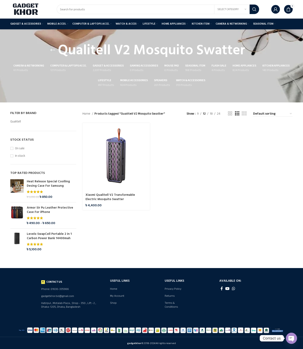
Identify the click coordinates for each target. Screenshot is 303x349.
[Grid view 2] (230, 113)
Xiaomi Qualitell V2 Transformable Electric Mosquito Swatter (110, 197)
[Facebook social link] (221, 288)
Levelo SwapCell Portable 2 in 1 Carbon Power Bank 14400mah (49, 236)
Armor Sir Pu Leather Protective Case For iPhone (50, 209)
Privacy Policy (173, 289)
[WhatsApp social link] (233, 288)
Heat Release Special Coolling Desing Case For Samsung (48, 183)
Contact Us (54, 282)
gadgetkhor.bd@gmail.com (57, 296)
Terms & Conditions (171, 304)
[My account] (275, 9)
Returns (170, 296)
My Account (117, 296)
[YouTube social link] (227, 288)
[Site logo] (25, 9)
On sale (20, 148)
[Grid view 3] (237, 113)
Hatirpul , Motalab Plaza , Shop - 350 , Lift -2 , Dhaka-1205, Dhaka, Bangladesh (68, 305)
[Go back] (53, 50)
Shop (113, 303)
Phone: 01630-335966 (55, 289)
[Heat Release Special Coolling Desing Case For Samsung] (17, 189)
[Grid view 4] (244, 113)
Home (86, 113)
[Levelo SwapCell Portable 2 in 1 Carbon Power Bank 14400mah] (17, 242)
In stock (20, 156)
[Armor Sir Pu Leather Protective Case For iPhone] (17, 215)
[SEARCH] (254, 9)
